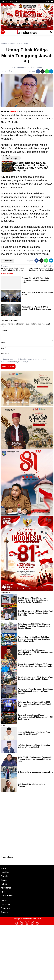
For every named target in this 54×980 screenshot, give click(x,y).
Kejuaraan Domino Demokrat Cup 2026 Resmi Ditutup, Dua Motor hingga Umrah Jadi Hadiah (34, 704)
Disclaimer (2, 863)
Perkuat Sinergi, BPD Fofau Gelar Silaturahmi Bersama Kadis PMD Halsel (35, 280)
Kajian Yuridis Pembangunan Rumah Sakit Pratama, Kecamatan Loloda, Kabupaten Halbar (35, 759)
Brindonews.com (29, 919)
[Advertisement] (27, 952)
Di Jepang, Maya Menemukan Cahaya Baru (35, 772)
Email (3, 348)
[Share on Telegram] (51, 71)
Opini (3, 891)
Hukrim (4, 884)
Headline (5, 872)
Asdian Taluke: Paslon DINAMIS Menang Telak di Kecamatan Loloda (36, 308)
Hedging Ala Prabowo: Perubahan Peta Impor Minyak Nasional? (34, 733)
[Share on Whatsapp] (47, 71)
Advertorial (6, 888)
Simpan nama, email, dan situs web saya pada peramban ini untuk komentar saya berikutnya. (27, 360)
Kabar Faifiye (7, 895)
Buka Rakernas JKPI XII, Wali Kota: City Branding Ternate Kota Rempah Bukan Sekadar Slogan (34, 626)
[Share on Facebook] (38, 71)
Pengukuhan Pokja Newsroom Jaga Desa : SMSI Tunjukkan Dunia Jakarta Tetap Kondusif (35, 691)
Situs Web (5, 353)
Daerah (4, 876)
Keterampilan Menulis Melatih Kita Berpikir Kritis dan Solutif (41, 269)
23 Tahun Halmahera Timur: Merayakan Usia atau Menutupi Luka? (34, 746)
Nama (4, 342)
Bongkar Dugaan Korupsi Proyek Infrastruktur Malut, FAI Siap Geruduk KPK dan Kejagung (30, 166)
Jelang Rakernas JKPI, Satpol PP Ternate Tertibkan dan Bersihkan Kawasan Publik (35, 665)
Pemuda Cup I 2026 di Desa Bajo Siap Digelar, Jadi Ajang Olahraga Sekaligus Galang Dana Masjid (34, 639)
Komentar (5, 331)
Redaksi (2, 859)
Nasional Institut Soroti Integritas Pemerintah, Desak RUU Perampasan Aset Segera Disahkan (35, 652)
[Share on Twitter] (42, 71)
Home (3, 868)
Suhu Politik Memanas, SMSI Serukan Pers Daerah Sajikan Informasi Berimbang (35, 678)
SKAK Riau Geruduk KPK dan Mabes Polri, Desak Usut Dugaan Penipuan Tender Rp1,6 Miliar (35, 613)
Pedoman (2, 861)
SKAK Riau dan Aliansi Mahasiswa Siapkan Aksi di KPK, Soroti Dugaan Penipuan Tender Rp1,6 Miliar (32, 600)
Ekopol (4, 880)
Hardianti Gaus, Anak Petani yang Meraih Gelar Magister (12, 269)
